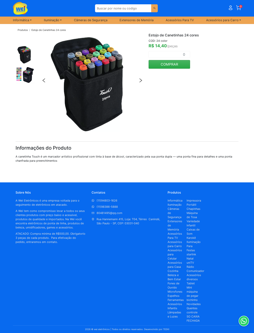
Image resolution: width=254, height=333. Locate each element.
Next (140, 80)
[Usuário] (230, 8)
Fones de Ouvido (173, 285)
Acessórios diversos (194, 277)
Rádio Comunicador (195, 269)
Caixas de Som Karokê (193, 233)
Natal (190, 258)
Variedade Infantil (193, 223)
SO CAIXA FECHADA (193, 318)
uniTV (190, 262)
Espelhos (173, 295)
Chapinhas (193, 208)
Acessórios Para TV (180, 20)
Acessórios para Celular (175, 254)
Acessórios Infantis (175, 306)
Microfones (175, 291)
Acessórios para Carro (175, 244)
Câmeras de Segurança (90, 20)
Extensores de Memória (137, 20)
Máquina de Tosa (192, 215)
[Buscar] (154, 8)
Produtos (23, 29)
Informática (175, 200)
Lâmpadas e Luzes (174, 314)
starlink (191, 254)
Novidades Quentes (194, 306)
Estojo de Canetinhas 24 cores (48, 29)
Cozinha (173, 271)
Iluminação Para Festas (194, 246)
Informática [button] (21, 20)
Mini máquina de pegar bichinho (192, 294)
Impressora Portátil (194, 202)
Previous (44, 80)
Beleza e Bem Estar (174, 277)
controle (192, 312)
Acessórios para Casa (175, 264)
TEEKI (166, 329)
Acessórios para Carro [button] (222, 20)
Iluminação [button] (51, 20)
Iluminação (175, 204)
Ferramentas (176, 300)
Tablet (191, 283)
